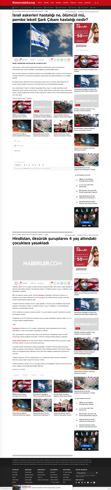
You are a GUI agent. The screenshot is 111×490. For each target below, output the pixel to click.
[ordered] (33, 165)
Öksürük (34, 375)
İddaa (94, 7)
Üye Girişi (14, 472)
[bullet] (35, 165)
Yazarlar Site (66, 474)
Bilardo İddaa (28, 479)
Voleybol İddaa (28, 482)
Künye (14, 477)
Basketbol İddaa (29, 474)
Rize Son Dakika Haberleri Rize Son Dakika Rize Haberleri (27, 11)
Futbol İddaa (28, 472)
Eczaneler (73, 7)
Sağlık (46, 11)
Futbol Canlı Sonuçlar (43, 479)
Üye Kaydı (14, 474)
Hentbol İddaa (28, 477)
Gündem (46, 2)
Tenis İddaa (66, 477)
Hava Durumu (27, 7)
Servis (40, 2)
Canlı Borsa (39, 7)
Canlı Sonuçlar (84, 7)
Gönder (18, 165)
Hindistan (25, 375)
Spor (52, 2)
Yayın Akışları (50, 7)
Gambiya (16, 375)
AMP (64, 482)
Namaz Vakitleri (62, 7)
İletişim (14, 482)
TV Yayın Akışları (54, 482)
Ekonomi (58, 2)
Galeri (80, 2)
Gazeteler (87, 2)
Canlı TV (17, 7)
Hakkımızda (15, 479)
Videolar (73, 2)
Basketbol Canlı (67, 479)
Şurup (41, 375)
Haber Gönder (54, 477)
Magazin (65, 2)
